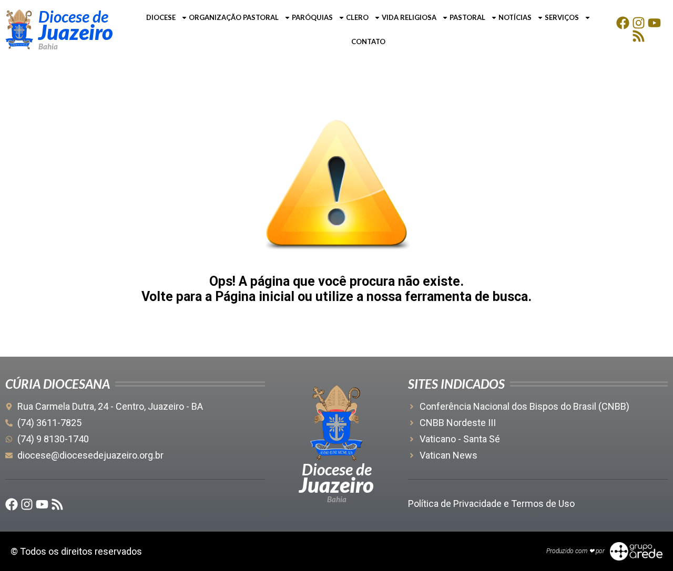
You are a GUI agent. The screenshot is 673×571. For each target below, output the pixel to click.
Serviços (562, 17)
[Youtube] (654, 22)
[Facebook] (622, 22)
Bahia (48, 46)
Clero (357, 17)
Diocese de (73, 16)
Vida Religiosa (409, 17)
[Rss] (638, 36)
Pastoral (467, 17)
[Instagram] (638, 22)
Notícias (515, 17)
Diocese (161, 17)
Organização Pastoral (234, 17)
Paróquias (312, 17)
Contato (368, 41)
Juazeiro (75, 32)
